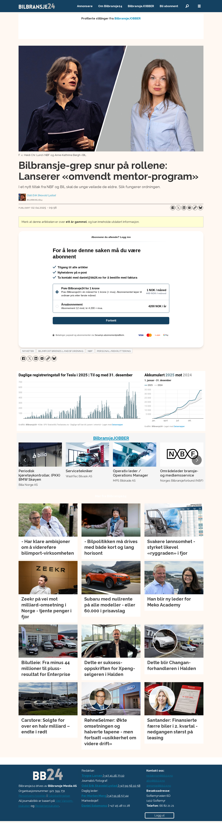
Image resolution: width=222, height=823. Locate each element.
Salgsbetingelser (59, 795)
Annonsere (85, 6)
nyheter (28, 351)
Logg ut (159, 815)
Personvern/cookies (32, 795)
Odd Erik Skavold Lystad (99, 785)
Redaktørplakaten (47, 806)
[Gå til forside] (37, 6)
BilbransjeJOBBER (141, 6)
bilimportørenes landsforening (60, 351)
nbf (90, 351)
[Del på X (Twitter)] (178, 207)
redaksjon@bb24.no (159, 775)
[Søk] (187, 6)
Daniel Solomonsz (95, 805)
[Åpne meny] (199, 6)
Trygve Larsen (92, 775)
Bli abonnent (169, 6)
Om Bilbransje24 (110, 6)
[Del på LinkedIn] (183, 207)
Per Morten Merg (94, 795)
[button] (25, 460)
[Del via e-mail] (189, 207)
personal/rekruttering (114, 351)
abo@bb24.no (155, 780)
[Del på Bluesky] (200, 207)
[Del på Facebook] (172, 207)
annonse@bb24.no (158, 785)
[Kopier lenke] (195, 207)
